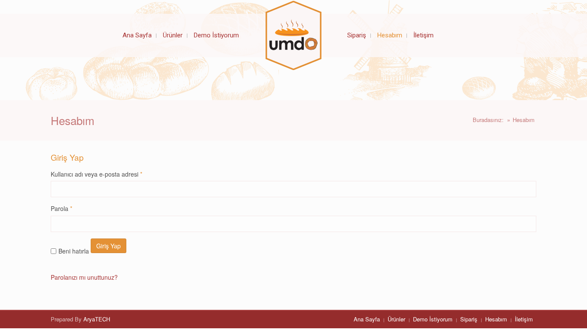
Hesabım (496, 319)
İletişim (524, 319)
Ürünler (396, 319)
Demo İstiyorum (432, 319)
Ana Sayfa (367, 319)
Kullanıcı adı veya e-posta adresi (96, 174)
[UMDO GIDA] (293, 35)
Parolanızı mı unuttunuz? (84, 277)
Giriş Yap (108, 245)
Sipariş (468, 319)
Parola (61, 208)
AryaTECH (96, 319)
